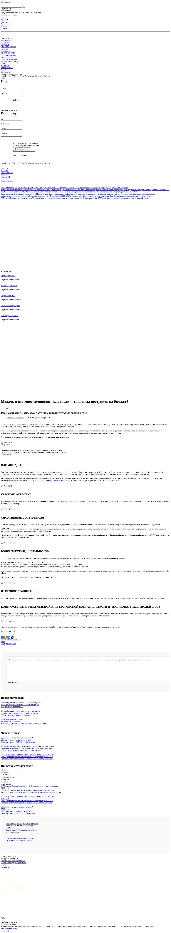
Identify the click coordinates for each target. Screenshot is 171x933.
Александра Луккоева (9, 316)
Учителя (73, 196)
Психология (5, 51)
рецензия (9, 196)
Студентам (5, 45)
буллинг (144, 190)
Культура (4, 49)
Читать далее (6, 455)
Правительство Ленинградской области (21, 830)
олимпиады (89, 194)
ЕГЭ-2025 (66, 196)
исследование (141, 194)
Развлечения (6, 40)
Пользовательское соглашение (13, 861)
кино (63, 192)
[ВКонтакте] (2, 637)
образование (123, 198)
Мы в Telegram (7, 181)
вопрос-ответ (15, 188)
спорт (149, 190)
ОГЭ (23, 190)
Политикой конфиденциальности (21, 148)
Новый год (112, 192)
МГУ (34, 190)
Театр (22, 188)
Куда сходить (109, 188)
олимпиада (9, 194)
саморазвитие (77, 192)
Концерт (76, 188)
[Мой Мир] (8, 637)
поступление (87, 192)
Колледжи (121, 192)
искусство (26, 194)
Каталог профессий (96, 188)
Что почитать (102, 192)
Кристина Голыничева (15, 418)
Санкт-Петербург (115, 190)
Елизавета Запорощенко (10, 306)
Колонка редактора (8, 55)
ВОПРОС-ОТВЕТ (8, 53)
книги (123, 194)
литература (29, 188)
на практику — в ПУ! (43, 196)
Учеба (95, 192)
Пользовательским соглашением (24, 151)
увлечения (17, 194)
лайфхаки (11, 198)
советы (96, 194)
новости (33, 194)
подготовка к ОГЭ (26, 198)
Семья (84, 198)
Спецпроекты (6, 38)
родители (117, 194)
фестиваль (87, 196)
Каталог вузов (18, 196)
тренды (61, 194)
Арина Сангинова (8, 276)
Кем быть (4, 22)
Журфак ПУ (5, 28)
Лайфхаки (5, 43)
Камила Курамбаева (9, 286)
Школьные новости (8, 47)
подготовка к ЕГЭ (19, 192)
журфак (68, 192)
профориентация (70, 194)
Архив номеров (7, 68)
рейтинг (110, 194)
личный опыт (29, 196)
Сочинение (88, 190)
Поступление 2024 (43, 190)
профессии (84, 188)
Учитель (104, 190)
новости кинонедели (129, 196)
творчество (5, 188)
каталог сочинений (135, 198)
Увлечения (5, 26)
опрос (104, 198)
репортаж (58, 192)
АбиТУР (4, 20)
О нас (3, 63)
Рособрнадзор (115, 196)
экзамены (103, 194)
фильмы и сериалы (34, 192)
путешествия (131, 194)
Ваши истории (7, 24)
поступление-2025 (94, 198)
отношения (161, 190)
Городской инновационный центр (19, 838)
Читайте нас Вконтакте (34, 76)
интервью (118, 188)
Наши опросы (6, 57)
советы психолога (59, 198)
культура (28, 190)
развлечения (55, 190)
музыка (125, 190)
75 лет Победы (39, 188)
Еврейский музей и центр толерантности (22, 824)
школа (138, 190)
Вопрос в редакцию (9, 59)
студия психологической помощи (19, 840)
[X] (12, 637)
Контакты (5, 66)
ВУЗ (60, 196)
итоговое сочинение (74, 198)
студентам (132, 190)
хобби (17, 198)
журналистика (66, 190)
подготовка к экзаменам (100, 196)
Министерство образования (47, 194)
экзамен (146, 198)
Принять (5, 931)
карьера (37, 198)
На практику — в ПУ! (9, 61)
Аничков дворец (12, 832)
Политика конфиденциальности (13, 863)
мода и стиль (68, 188)
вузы (5, 198)
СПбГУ (7, 190)
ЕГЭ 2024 (8, 192)
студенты (81, 194)
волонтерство (15, 190)
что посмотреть (48, 192)
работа (154, 190)
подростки (97, 190)
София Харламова (8, 296)
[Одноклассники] (5, 637)
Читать (22, 76)
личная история (78, 190)
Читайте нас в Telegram (10, 76)
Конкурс (55, 196)
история (80, 196)
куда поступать (46, 198)
